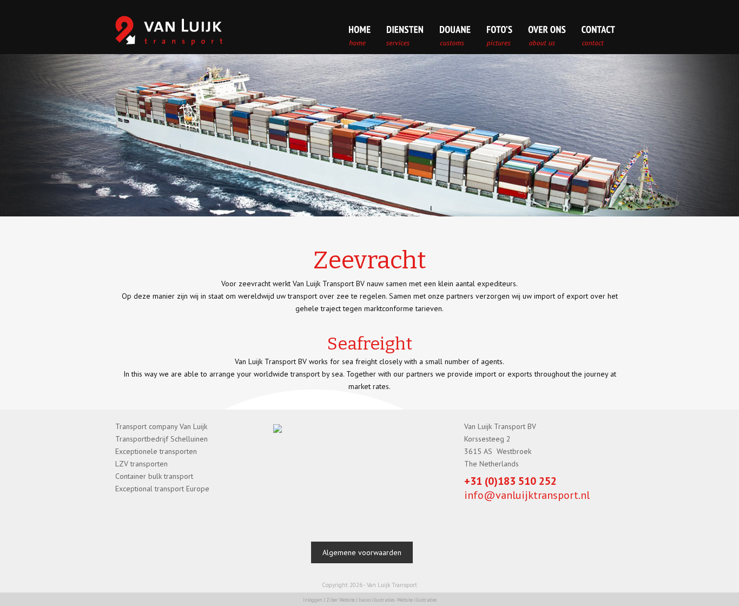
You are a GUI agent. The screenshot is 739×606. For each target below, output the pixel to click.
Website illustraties (417, 600)
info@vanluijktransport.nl (527, 495)
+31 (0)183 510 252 (510, 481)
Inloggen (312, 600)
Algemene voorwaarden (361, 552)
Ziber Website (340, 600)
